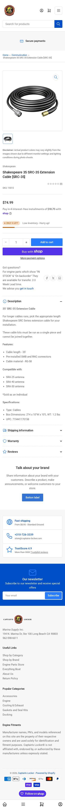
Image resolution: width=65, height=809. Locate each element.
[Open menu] (58, 10)
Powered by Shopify (45, 773)
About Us (8, 673)
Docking (7, 714)
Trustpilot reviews (39, 552)
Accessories (10, 696)
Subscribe (53, 595)
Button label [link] (33, 497)
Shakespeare (9, 166)
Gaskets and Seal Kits (15, 710)
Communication (19, 55)
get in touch (27, 288)
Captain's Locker (26, 773)
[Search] (58, 24)
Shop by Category (13, 655)
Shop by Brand (11, 659)
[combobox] (32, 24)
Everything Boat (12, 669)
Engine (6, 700)
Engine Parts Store (13, 664)
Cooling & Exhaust (13, 705)
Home (5, 55)
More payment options (32, 258)
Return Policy (10, 678)
